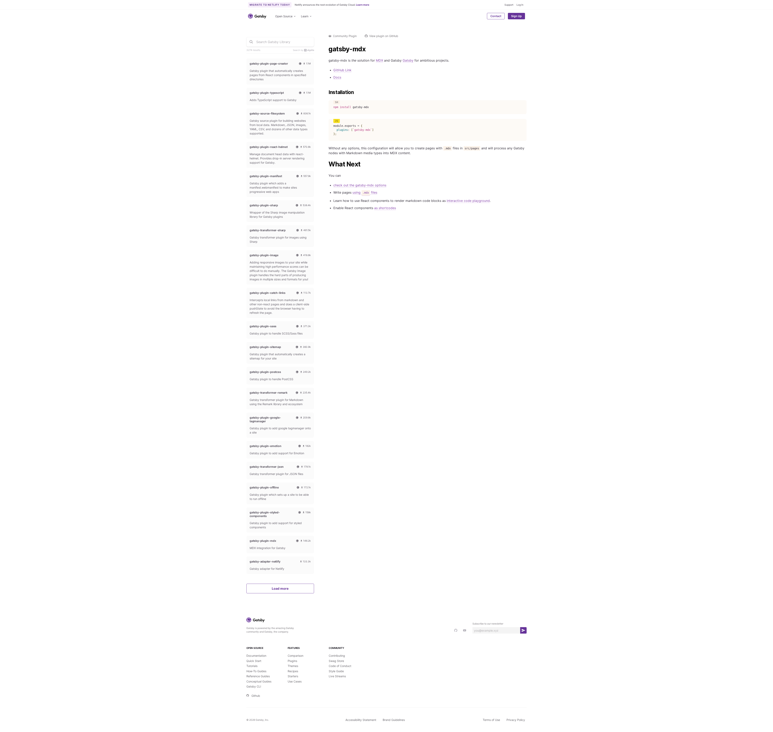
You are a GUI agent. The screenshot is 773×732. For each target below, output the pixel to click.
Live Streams (337, 676)
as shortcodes (385, 208)
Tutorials (251, 666)
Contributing (337, 655)
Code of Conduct (340, 666)
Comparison (295, 655)
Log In (520, 4)
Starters (293, 676)
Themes (293, 666)
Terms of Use (491, 720)
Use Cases (295, 681)
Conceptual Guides (258, 681)
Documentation (256, 655)
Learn (304, 16)
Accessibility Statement (360, 720)
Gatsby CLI (253, 686)
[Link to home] (257, 16)
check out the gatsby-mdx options (359, 185)
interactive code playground (468, 201)
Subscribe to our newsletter (487, 623)
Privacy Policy (515, 720)
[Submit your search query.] (251, 42)
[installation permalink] (326, 92)
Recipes (293, 671)
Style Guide (336, 671)
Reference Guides (258, 676)
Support (508, 4)
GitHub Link (342, 70)
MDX (379, 60)
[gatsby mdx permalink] (326, 49)
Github (255, 695)
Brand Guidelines (394, 720)
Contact (495, 16)
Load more (280, 588)
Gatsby (408, 60)
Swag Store (336, 661)
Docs (337, 77)
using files (364, 192)
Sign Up (516, 16)
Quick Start (253, 661)
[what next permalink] (326, 164)
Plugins (292, 661)
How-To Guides (256, 671)
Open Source (283, 16)
